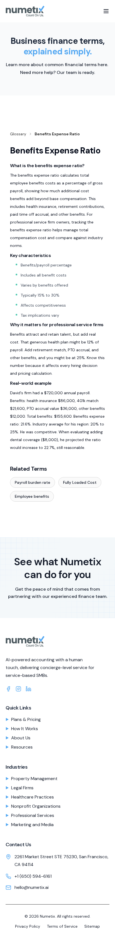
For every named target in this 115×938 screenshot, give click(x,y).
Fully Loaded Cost (80, 482)
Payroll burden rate (32, 482)
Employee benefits (32, 496)
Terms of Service (62, 926)
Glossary (18, 133)
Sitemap (92, 926)
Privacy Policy (27, 926)
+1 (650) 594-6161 (33, 876)
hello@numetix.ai (32, 887)
